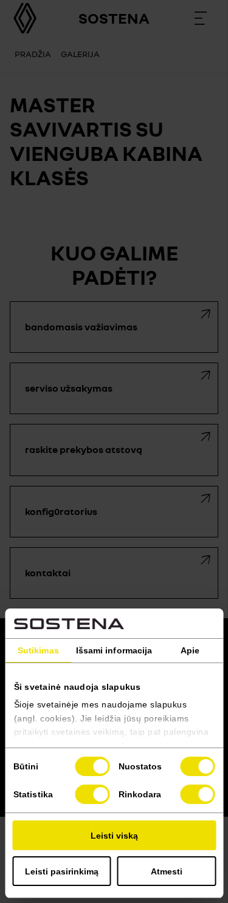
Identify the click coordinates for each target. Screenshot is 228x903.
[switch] (197, 766)
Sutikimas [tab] (38, 650)
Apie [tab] (190, 650)
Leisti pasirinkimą (61, 871)
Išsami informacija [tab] (114, 650)
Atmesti (166, 871)
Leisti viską (114, 835)
